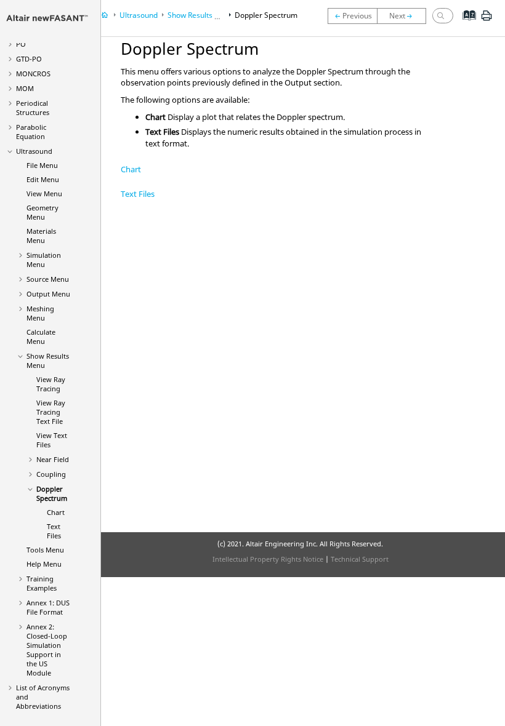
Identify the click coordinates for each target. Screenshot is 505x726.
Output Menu (48, 293)
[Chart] (404, 16)
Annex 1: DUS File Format (48, 607)
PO (21, 44)
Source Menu (47, 279)
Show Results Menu (201, 15)
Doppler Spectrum (51, 493)
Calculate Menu (40, 336)
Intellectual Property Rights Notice (267, 559)
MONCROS (33, 73)
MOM (25, 88)
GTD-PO (29, 58)
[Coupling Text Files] (352, 16)
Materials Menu (41, 235)
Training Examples (41, 583)
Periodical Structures (32, 107)
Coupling (51, 474)
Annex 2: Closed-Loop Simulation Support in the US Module (46, 649)
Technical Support (360, 559)
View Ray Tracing (50, 384)
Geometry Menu (42, 212)
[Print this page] (486, 20)
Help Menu (44, 563)
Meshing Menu (40, 313)
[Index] (465, 24)
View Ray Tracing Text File (50, 412)
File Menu (42, 165)
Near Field (52, 459)
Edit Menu (42, 179)
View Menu (44, 193)
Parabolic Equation (31, 131)
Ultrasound (34, 151)
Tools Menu (45, 549)
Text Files (54, 531)
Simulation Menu (43, 259)
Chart (56, 512)
